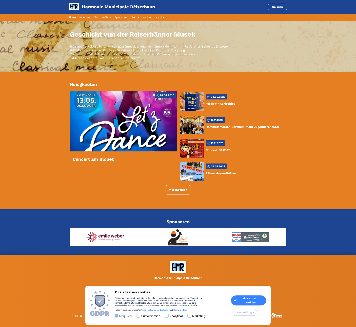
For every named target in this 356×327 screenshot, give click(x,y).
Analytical (176, 316)
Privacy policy (146, 310)
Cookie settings (180, 310)
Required (125, 316)
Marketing (198, 316)
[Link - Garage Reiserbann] (246, 237)
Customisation (150, 316)
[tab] (74, 17)
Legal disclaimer (161, 310)
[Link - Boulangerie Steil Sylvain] (174, 237)
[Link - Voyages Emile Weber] (102, 237)
